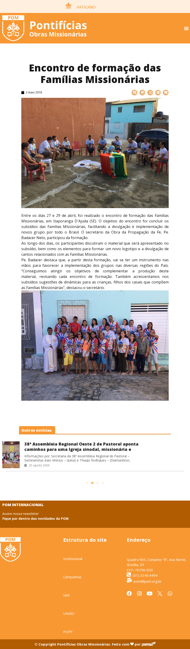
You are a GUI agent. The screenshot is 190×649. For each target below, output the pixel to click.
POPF (68, 631)
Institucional (72, 558)
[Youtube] (150, 593)
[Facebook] (129, 593)
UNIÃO (68, 613)
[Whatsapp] (170, 593)
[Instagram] (139, 593)
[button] (186, 28)
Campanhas (72, 577)
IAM (66, 595)
